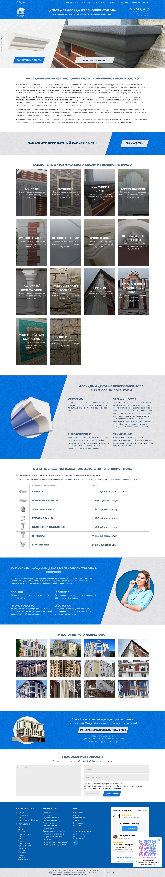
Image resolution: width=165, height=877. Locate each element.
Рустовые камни (50, 823)
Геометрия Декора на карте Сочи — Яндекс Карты (129, 861)
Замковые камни (50, 820)
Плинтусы (21, 831)
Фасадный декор (86, 3)
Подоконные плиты (51, 818)
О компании (112, 3)
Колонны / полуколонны (53, 834)
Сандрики (21, 857)
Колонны (21, 836)
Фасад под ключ (100, 3)
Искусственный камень (53, 837)
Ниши (20, 841)
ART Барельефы (23, 815)
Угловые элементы (24, 860)
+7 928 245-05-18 (139, 8)
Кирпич (20, 818)
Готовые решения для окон (54, 845)
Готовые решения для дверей (55, 842)
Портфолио (136, 3)
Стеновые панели (50, 826)
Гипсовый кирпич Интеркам (28, 820)
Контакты (145, 3)
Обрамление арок (24, 843)
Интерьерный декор (71, 3)
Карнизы (21, 827)
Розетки (21, 855)
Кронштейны (22, 838)
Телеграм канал (141, 862)
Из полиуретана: (23, 824)
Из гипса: (20, 812)
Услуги (127, 3)
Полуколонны (23, 853)
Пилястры (21, 850)
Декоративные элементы (54, 831)
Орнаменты (22, 848)
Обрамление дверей (25, 846)
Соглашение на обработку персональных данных (103, 784)
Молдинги (21, 829)
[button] (1, 36)
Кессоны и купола (24, 834)
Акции (121, 3)
